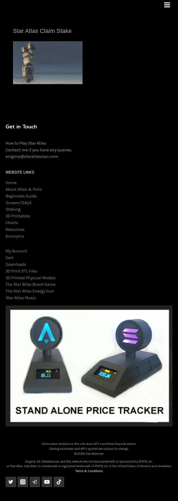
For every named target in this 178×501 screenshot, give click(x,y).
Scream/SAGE (19, 202)
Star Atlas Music (21, 297)
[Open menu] (167, 5)
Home (11, 182)
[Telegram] (35, 482)
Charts (12, 222)
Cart (9, 257)
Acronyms (15, 236)
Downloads (16, 264)
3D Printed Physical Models (31, 277)
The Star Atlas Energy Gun (30, 291)
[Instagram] (23, 482)
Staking (13, 209)
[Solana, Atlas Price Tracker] (89, 365)
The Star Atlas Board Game (31, 284)
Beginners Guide (21, 196)
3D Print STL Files (21, 271)
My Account (16, 251)
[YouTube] (47, 482)
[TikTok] (59, 482)
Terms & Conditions (89, 471)
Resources (15, 229)
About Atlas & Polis (24, 189)
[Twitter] (11, 482)
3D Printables (18, 216)
